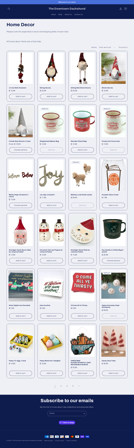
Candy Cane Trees (109, 361)
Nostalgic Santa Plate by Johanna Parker (80, 251)
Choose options (20, 150)
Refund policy (48, 440)
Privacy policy (59, 440)
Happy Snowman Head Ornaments (110, 306)
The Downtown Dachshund (20, 440)
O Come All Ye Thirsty (79, 305)
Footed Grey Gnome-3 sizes (20, 141)
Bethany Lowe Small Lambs (81, 194)
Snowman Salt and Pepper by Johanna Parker (51, 251)
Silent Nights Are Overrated (19, 305)
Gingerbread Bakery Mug (49, 141)
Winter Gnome (107, 88)
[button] (9, 8)
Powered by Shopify (36, 440)
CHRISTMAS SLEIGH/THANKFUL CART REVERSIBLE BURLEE (81, 362)
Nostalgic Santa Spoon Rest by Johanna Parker (20, 251)
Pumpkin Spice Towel (110, 194)
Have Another (45, 305)
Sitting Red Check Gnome (81, 88)
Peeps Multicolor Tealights (50, 361)
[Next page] (78, 386)
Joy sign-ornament (47, 194)
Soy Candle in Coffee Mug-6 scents (112, 251)
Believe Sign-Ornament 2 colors (18, 195)
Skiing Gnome (45, 88)
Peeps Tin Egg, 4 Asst (17, 361)
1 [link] (55, 386)
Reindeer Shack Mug (79, 141)
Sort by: (94, 47)
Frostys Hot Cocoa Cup (111, 141)
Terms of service (71, 440)
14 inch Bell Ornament (17, 88)
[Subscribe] (84, 413)
